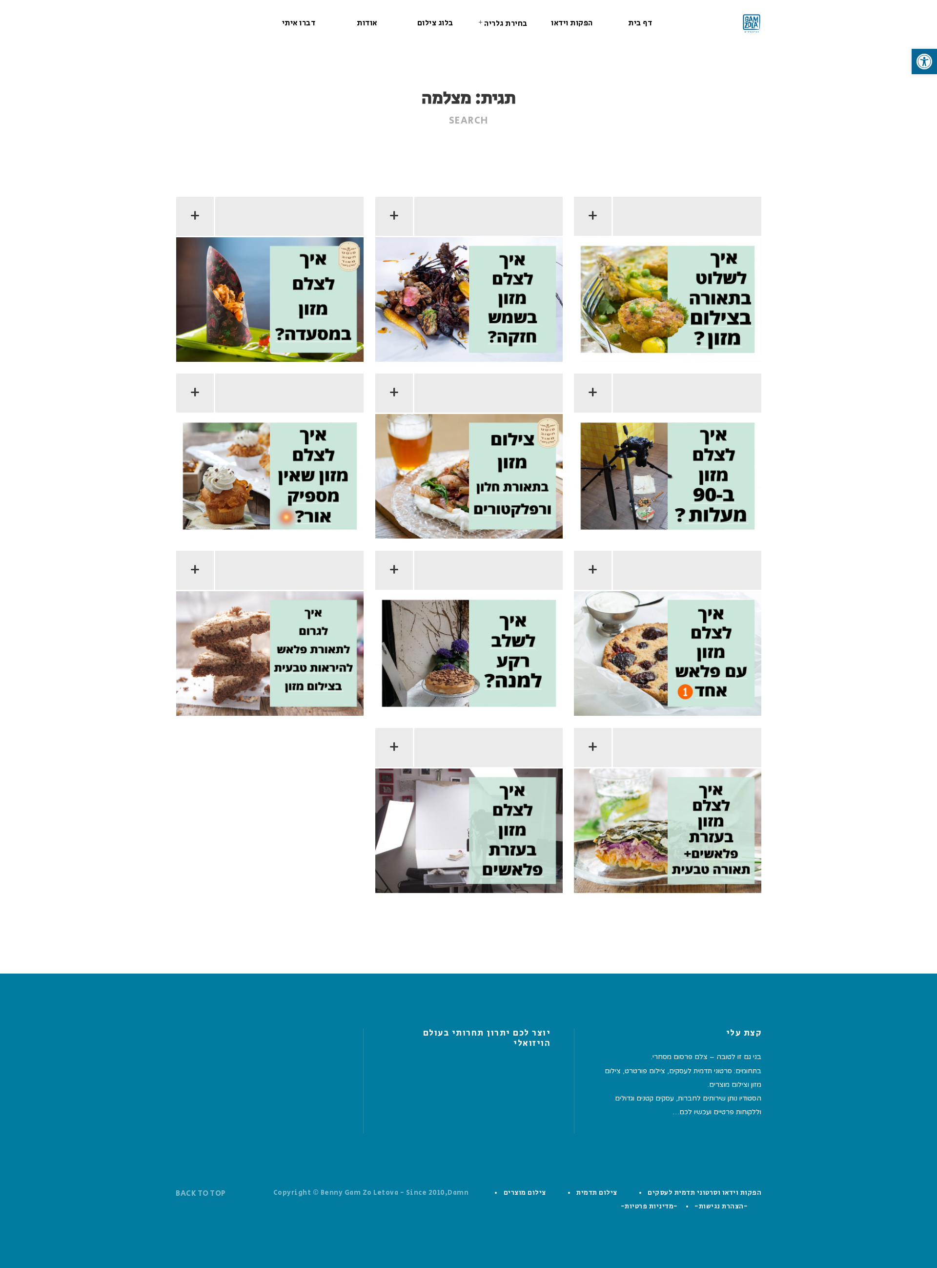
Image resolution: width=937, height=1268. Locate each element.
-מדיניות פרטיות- (649, 1206)
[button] (924, 61)
